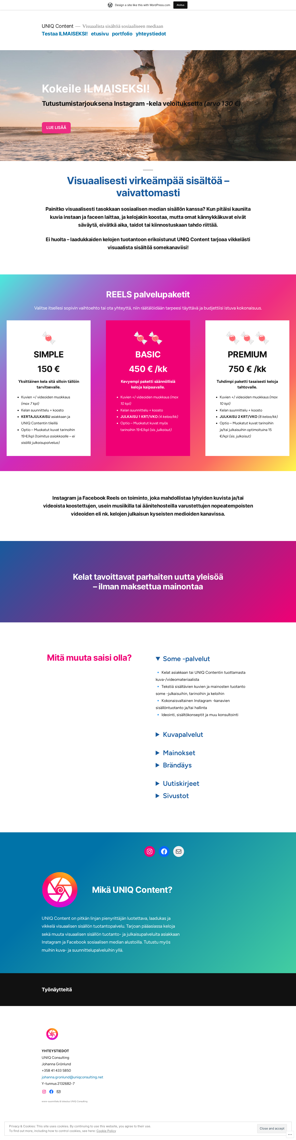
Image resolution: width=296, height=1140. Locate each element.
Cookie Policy (106, 1131)
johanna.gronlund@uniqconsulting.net (72, 1077)
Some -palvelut (186, 659)
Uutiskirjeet (181, 783)
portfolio (122, 34)
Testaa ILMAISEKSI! (65, 34)
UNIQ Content (57, 26)
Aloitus (180, 4)
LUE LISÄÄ (56, 127)
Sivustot (176, 796)
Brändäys (177, 765)
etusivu (100, 34)
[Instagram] (149, 851)
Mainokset (179, 753)
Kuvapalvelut (183, 734)
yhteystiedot (151, 34)
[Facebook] (164, 851)
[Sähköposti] (178, 851)
